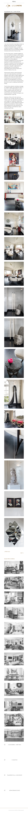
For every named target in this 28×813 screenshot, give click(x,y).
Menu (14, 1)
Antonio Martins (14, 6)
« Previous (7, 551)
